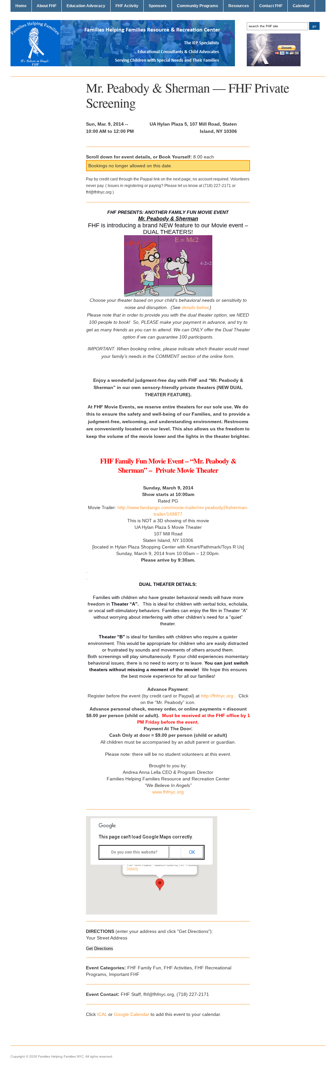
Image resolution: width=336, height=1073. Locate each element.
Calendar (301, 6)
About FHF (46, 6)
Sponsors (158, 6)
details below (195, 307)
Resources (238, 6)
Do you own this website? (134, 852)
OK (192, 852)
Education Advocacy (86, 6)
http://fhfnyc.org (217, 695)
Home (21, 6)
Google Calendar (131, 1014)
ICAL (102, 1014)
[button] (160, 884)
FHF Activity (127, 6)
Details (132, 868)
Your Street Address (106, 937)
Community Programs (197, 6)
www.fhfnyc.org (168, 791)
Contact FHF (271, 6)
